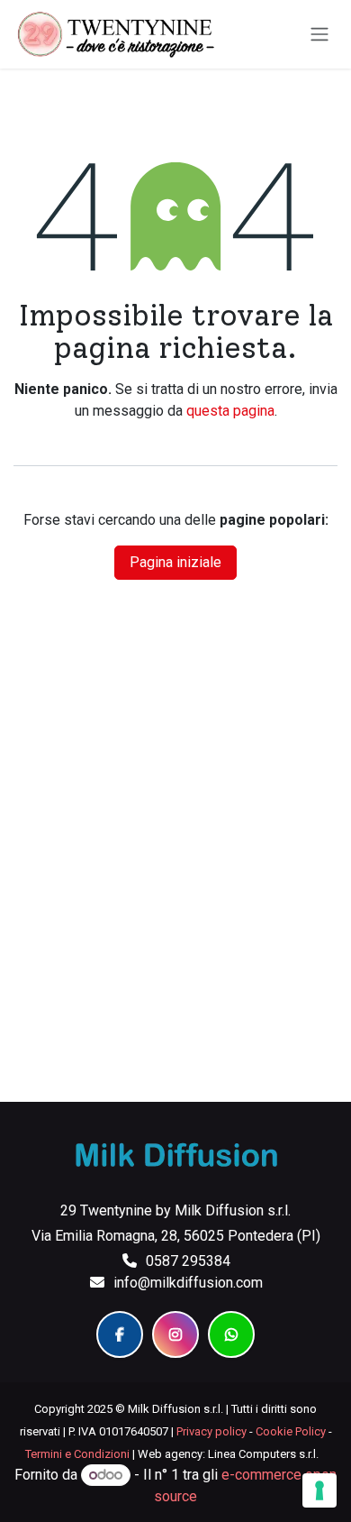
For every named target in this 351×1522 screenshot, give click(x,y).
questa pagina (230, 410)
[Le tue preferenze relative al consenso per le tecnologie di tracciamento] (319, 1490)
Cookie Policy (291, 1431)
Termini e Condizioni (77, 1454)
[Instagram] (175, 1334)
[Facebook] (119, 1334)
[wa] (231, 1334)
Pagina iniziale (175, 562)
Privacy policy (211, 1431)
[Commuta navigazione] (320, 34)
